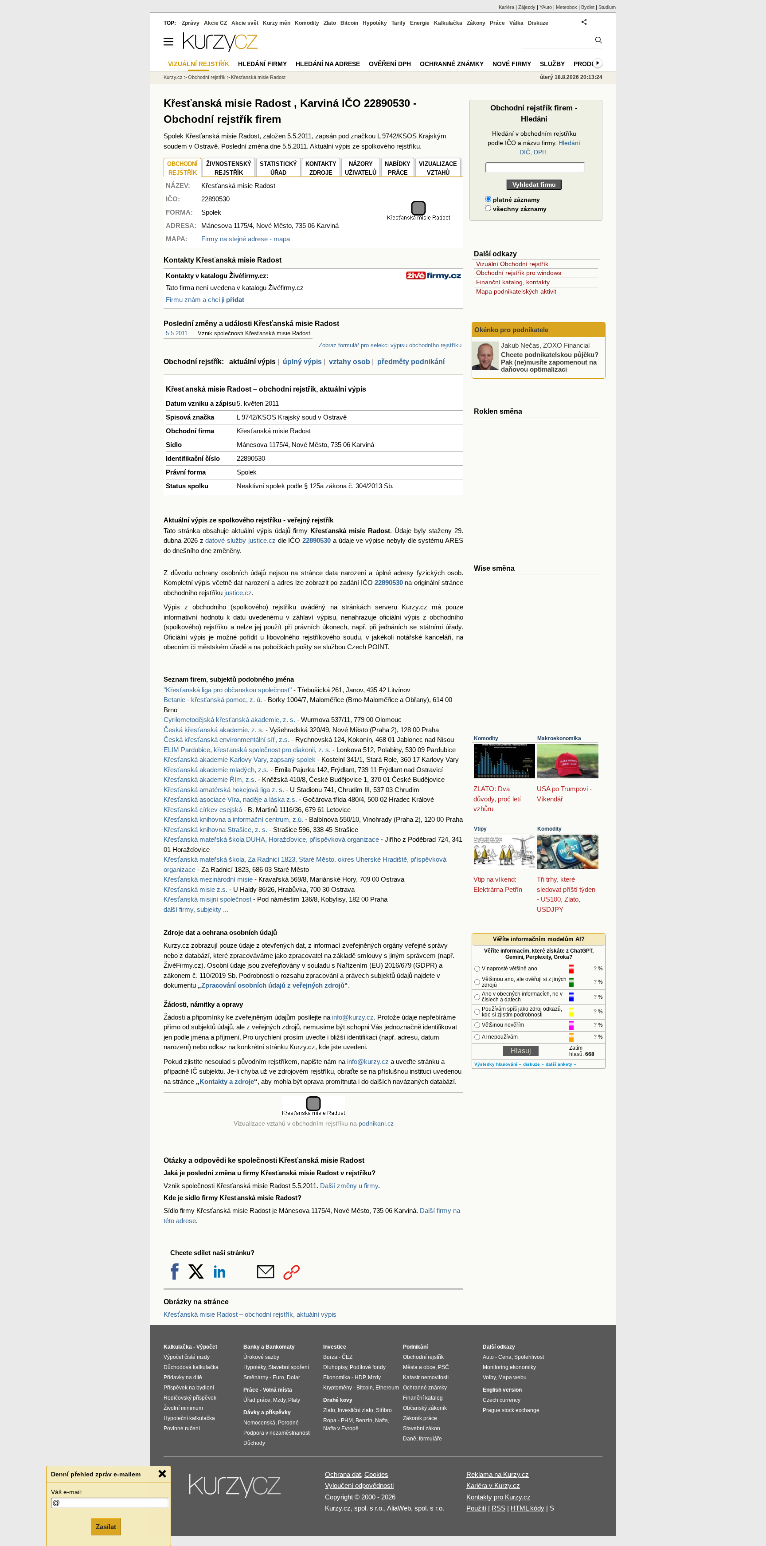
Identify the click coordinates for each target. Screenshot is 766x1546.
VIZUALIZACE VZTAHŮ (438, 168)
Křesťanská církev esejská (203, 809)
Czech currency (501, 1400)
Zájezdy (526, 7)
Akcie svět (244, 23)
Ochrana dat (343, 1474)
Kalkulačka (448, 23)
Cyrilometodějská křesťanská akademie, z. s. (229, 719)
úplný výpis (302, 361)
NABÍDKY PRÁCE (397, 168)
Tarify (398, 23)
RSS (498, 1508)
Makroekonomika (559, 738)
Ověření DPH (390, 63)
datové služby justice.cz (240, 540)
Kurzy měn (276, 23)
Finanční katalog (423, 1398)
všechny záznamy (519, 208)
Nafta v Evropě (341, 1428)
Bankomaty (280, 1347)
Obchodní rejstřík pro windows (518, 272)
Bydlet (587, 7)
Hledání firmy (262, 63)
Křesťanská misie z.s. (195, 889)
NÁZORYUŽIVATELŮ (360, 168)
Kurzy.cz (173, 77)
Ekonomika (336, 1377)
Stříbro (384, 1410)
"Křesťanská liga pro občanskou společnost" (228, 690)
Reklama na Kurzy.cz (497, 1474)
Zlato (330, 23)
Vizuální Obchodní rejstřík (512, 263)
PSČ (443, 1367)
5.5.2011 (177, 333)
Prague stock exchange (511, 1410)
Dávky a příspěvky (267, 1412)
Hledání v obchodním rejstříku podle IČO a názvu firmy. (534, 143)
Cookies (376, 1474)
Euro (278, 1377)
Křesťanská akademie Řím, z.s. (210, 779)
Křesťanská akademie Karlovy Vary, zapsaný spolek (240, 759)
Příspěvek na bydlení (189, 1388)
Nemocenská (259, 1423)
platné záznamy (515, 199)
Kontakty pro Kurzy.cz (498, 1497)
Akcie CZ (215, 23)
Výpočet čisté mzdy (187, 1357)
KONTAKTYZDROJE (320, 168)
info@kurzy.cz (353, 1017)
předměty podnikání (411, 361)
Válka (516, 23)
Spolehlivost (529, 1357)
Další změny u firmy (349, 1185)
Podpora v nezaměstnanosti (277, 1433)
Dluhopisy (335, 1367)
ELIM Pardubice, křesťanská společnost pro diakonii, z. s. (247, 749)
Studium (607, 7)
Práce (497, 23)
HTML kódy (527, 1508)
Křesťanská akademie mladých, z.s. (216, 769)
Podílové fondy (368, 1367)
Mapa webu (512, 1377)
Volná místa (277, 1390)
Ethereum (387, 1388)
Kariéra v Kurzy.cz (493, 1485)
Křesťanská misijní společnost (207, 899)
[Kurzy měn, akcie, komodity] (235, 1489)
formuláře (430, 1439)
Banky (251, 1347)
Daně (409, 1439)
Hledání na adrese (328, 63)
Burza (330, 1357)
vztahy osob (349, 361)
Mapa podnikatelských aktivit (516, 291)
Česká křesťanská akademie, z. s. (214, 730)
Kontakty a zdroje (226, 1081)
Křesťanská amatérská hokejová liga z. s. (224, 789)
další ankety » (561, 1064)
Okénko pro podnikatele (511, 330)
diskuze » (533, 1064)
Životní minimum (183, 1408)
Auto (488, 1357)
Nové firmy (511, 63)
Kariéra (506, 7)
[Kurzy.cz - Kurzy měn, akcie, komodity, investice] (220, 49)
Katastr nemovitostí (426, 1377)
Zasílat (106, 1526)
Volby (489, 1377)
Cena (505, 1357)
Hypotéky (375, 23)
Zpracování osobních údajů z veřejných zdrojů (272, 985)
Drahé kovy (337, 1400)
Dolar (293, 1377)
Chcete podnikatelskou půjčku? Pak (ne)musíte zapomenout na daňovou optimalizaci (549, 362)
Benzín (364, 1420)
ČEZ (347, 1357)
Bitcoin (349, 23)
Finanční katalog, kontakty (513, 282)
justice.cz (238, 592)
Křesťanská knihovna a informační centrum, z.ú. (233, 819)
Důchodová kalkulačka (191, 1367)
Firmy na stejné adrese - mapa (245, 239)
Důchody (254, 1443)
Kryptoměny (337, 1388)
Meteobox (566, 7)
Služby (552, 63)
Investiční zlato (355, 1410)
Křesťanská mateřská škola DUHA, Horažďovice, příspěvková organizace (271, 839)
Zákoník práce (420, 1418)
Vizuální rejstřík (198, 63)
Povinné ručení (182, 1428)
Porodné (288, 1423)
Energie (420, 23)
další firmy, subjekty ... (196, 909)
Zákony (476, 23)
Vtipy (480, 829)
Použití (476, 1508)
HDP (360, 1377)
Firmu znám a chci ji (205, 299)
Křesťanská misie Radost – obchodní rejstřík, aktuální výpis (250, 1314)
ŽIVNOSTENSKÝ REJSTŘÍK (228, 168)
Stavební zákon (421, 1428)
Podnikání (415, 1347)
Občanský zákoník (425, 1408)
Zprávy (190, 23)
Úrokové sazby (261, 1357)
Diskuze (538, 23)
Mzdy (279, 1400)
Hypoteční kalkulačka (189, 1418)
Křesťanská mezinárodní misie (208, 879)
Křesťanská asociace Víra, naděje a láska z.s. (230, 799)
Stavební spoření (288, 1367)
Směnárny (255, 1377)
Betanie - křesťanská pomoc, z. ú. (213, 699)
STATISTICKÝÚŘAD (278, 168)
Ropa (329, 1420)
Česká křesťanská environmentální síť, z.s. (226, 739)
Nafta (381, 1420)
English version (502, 1390)
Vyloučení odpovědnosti (359, 1485)
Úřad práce (256, 1400)
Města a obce (419, 1367)
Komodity (486, 738)
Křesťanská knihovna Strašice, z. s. (215, 829)
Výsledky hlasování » (497, 1064)
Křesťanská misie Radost (258, 77)
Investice (334, 1347)
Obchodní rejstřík (207, 77)
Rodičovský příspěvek (190, 1398)
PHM (347, 1420)
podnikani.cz (376, 1123)
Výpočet (206, 1347)
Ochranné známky (452, 63)
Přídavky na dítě (183, 1377)
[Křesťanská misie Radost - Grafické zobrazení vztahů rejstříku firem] (418, 218)
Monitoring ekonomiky (509, 1367)
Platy (294, 1400)
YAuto (545, 7)
